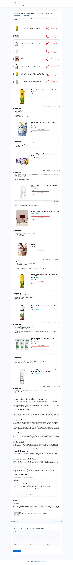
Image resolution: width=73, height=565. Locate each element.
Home (21, 2)
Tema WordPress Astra (41, 561)
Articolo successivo (58, 521)
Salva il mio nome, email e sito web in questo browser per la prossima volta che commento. (31, 548)
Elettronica (25, 2)
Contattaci (22, 5)
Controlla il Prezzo (54, 28)
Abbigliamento (55, 2)
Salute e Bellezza (36, 2)
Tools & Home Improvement (46, 2)
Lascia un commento (17, 15)
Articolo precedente (15, 521)
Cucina (30, 2)
